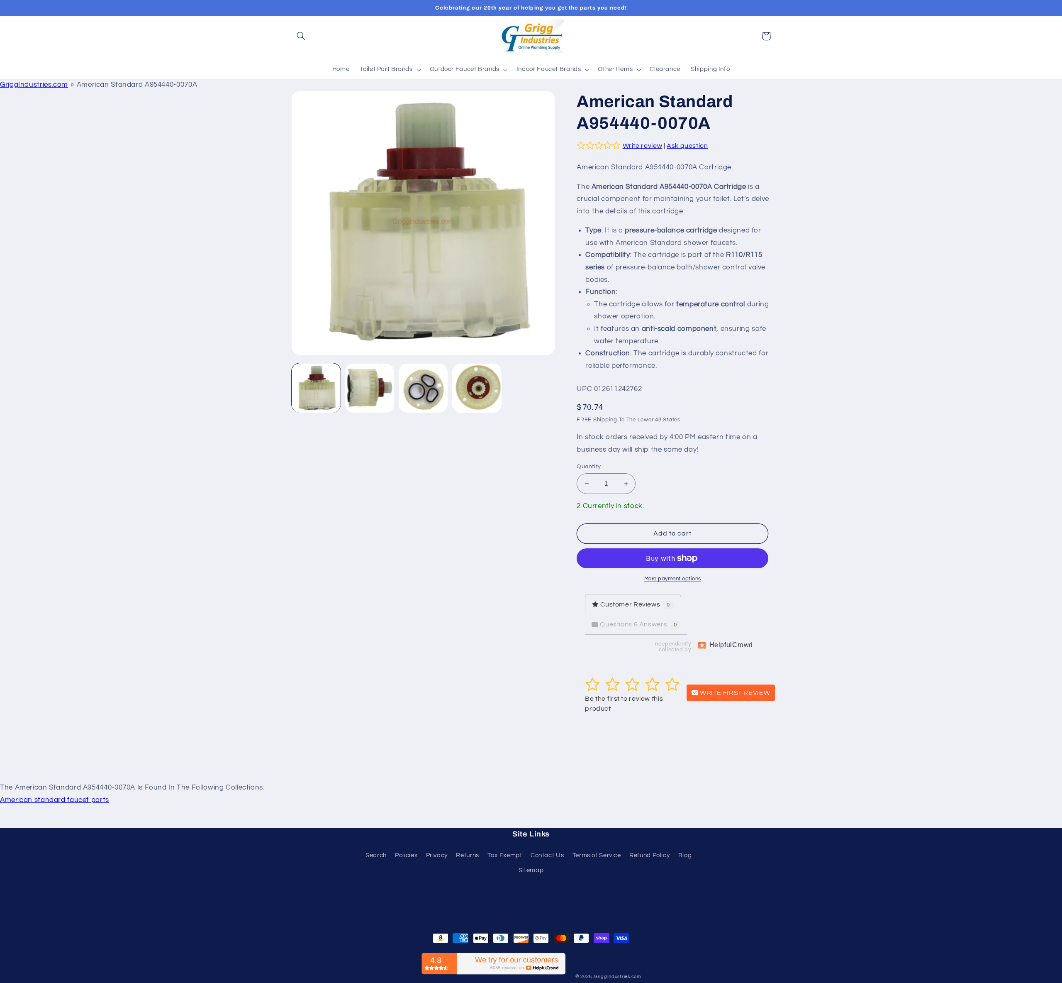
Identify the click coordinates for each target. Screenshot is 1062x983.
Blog (685, 855)
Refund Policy (649, 855)
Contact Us (547, 855)
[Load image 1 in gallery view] (316, 388)
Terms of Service (596, 855)
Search (376, 855)
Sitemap (531, 870)
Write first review (734, 693)
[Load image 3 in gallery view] (423, 388)
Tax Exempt (504, 855)
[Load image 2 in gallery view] (370, 388)
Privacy (437, 855)
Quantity (589, 466)
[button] (301, 36)
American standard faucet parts (54, 800)
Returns (467, 855)
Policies (406, 855)
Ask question (687, 145)
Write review (643, 145)
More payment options (673, 579)
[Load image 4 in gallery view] (477, 388)
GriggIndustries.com (34, 84)
